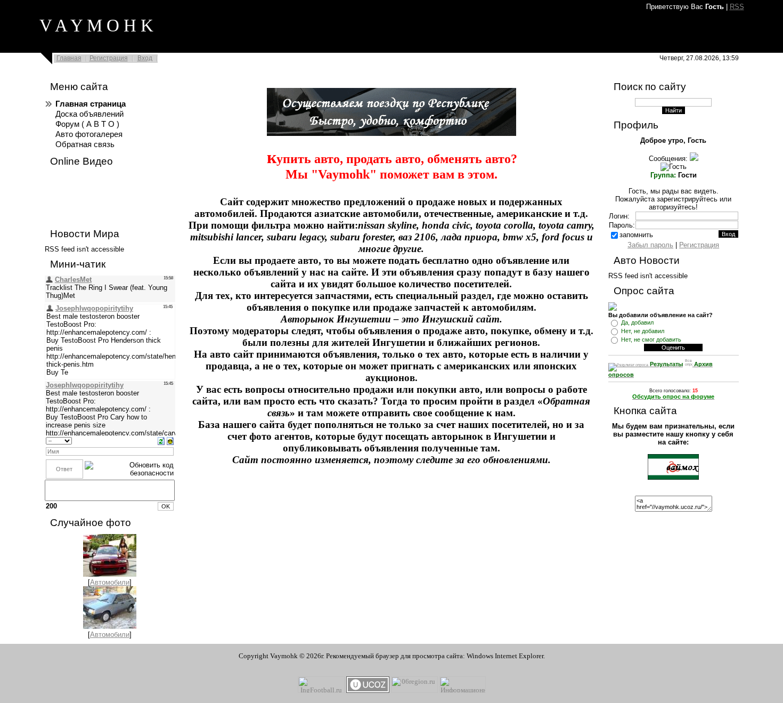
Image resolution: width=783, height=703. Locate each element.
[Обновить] (161, 441)
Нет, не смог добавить (651, 339)
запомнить (636, 235)
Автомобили (109, 582)
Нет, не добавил (642, 331)
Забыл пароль (650, 245)
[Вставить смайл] (170, 441)
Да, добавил (637, 322)
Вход (144, 58)
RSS (737, 7)
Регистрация (108, 58)
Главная (68, 58)
